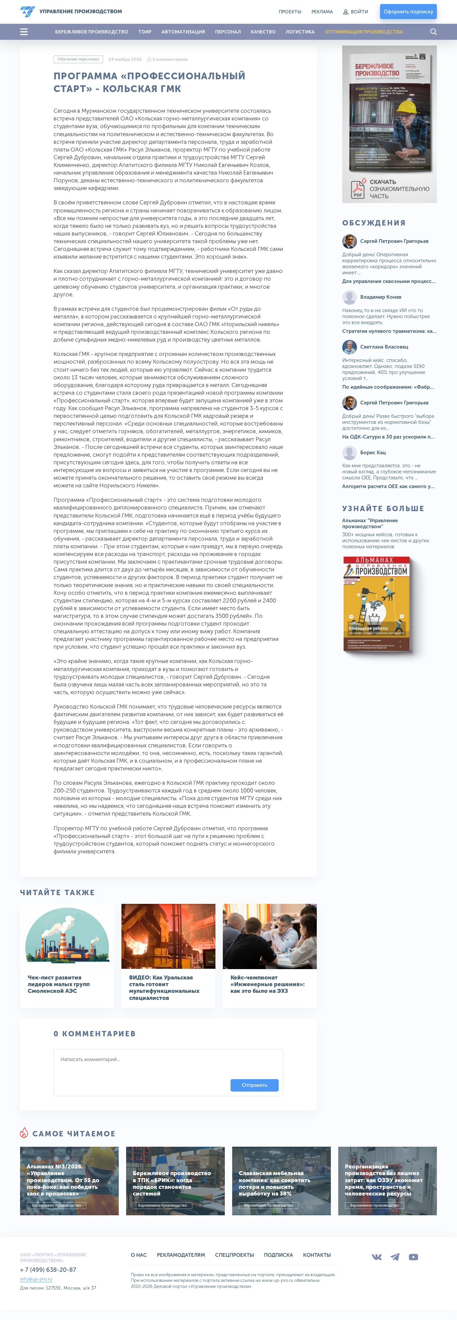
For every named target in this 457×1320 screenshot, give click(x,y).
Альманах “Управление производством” (370, 523)
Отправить (254, 1085)
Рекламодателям (181, 1255)
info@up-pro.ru (36, 1279)
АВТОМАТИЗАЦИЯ (183, 31)
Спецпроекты (234, 1255)
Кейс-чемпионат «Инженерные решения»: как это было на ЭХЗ (268, 984)
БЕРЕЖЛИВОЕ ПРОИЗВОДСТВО (91, 31)
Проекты (290, 12)
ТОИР (145, 31)
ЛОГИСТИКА (300, 31)
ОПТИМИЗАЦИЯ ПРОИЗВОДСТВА (364, 31)
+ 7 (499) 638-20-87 (48, 1270)
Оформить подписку (408, 12)
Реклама (322, 12)
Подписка (278, 1255)
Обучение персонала (78, 59)
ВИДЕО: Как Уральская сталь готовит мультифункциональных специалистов (164, 987)
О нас (139, 1255)
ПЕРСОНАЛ (228, 31)
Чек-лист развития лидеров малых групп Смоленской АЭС (59, 984)
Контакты (317, 1255)
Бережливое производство (56, 1205)
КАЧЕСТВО (263, 31)
